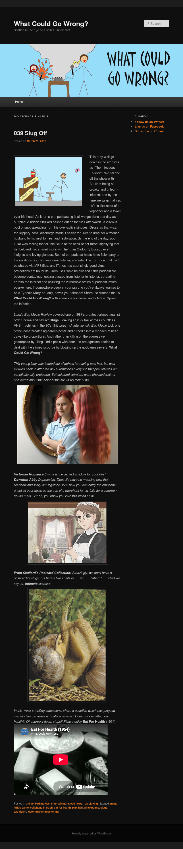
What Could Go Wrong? (51, 23)
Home (19, 101)
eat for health (62, 807)
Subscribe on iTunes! (149, 131)
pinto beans (91, 807)
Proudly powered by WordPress (91, 833)
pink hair (77, 807)
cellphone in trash (41, 807)
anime (30, 803)
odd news (76, 803)
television (20, 811)
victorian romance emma (43, 811)
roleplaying (91, 803)
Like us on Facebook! (149, 126)
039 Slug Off (30, 133)
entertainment (60, 803)
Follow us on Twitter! (149, 122)
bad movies (42, 803)
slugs (103, 807)
